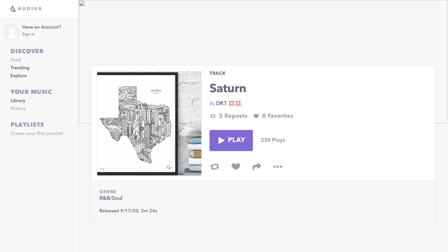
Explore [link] (18, 76)
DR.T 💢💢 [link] (228, 103)
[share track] (257, 166)
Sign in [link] (28, 34)
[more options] (278, 166)
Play (236, 140)
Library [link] (17, 100)
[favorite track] (236, 166)
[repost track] (215, 166)
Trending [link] (20, 68)
